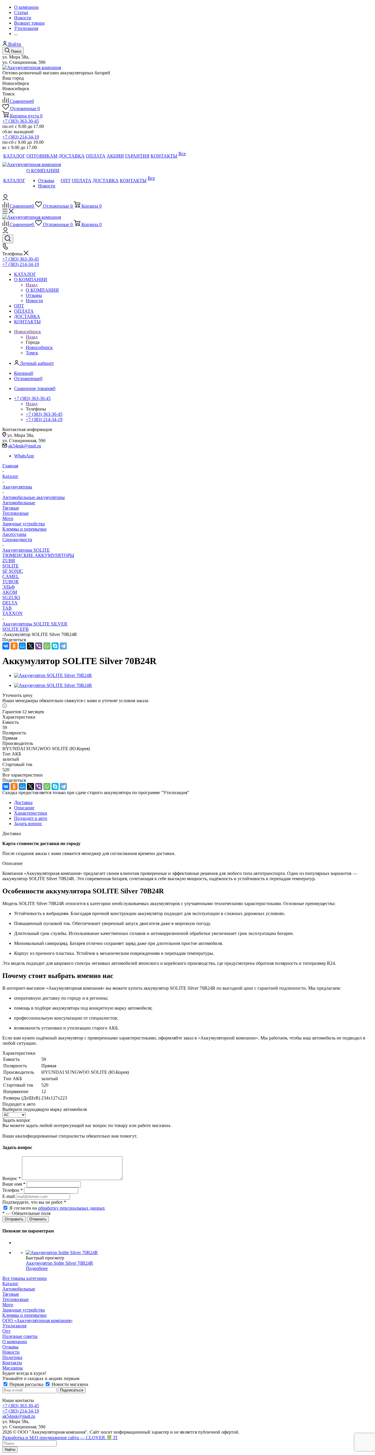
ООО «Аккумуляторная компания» (37, 1320)
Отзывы (10, 1346)
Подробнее (37, 1268)
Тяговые (10, 507)
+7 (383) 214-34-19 (20, 136)
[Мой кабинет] (5, 198)
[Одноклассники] (14, 645)
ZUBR (8, 560)
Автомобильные (18, 502)
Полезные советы (20, 1336)
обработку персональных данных (71, 1208)
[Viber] (38, 645)
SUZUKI (11, 597)
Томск (32, 352)
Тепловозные (15, 513)
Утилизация (14, 1325)
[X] (30, 645)
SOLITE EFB (15, 629)
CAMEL (10, 576)
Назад (32, 284)
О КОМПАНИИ (42, 290)
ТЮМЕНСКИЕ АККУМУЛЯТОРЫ (38, 555)
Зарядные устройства (23, 523)
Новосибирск (39, 347)
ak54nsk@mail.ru (24, 445)
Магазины (12, 1367)
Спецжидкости (17, 539)
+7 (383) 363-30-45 (20, 121)
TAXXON (12, 613)
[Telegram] (63, 645)
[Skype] (55, 645)
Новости (11, 1352)
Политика (12, 1357)
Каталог (10, 1283)
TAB (7, 608)
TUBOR (10, 581)
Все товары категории (24, 1278)
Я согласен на (57, 1208)
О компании (14, 1341)
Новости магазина (69, 1384)
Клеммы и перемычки (24, 528)
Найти (10, 1449)
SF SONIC (12, 571)
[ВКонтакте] (5, 645)
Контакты (12, 1362)
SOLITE (10, 565)
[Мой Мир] (22, 645)
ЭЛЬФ (8, 586)
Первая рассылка (26, 1384)
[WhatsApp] (46, 645)
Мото (7, 518)
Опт (6, 1331)
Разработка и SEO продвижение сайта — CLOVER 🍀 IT (60, 1437)
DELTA (10, 602)
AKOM (9, 592)
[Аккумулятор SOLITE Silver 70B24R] (53, 675)
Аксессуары (14, 534)
